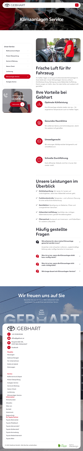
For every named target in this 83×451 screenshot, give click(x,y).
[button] (17, 99)
